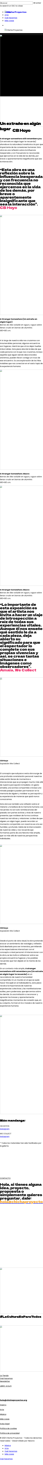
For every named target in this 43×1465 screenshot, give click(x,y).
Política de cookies (8, 1428)
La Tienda (4, 1375)
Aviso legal (5, 1423)
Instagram (4, 1129)
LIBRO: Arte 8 (5, 1386)
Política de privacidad (9, 1433)
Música (3, 1414)
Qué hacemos (6, 1378)
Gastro (3, 1405)
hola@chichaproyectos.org (13, 1400)
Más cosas (4, 1419)
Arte (2, 1409)
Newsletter (5, 1381)
